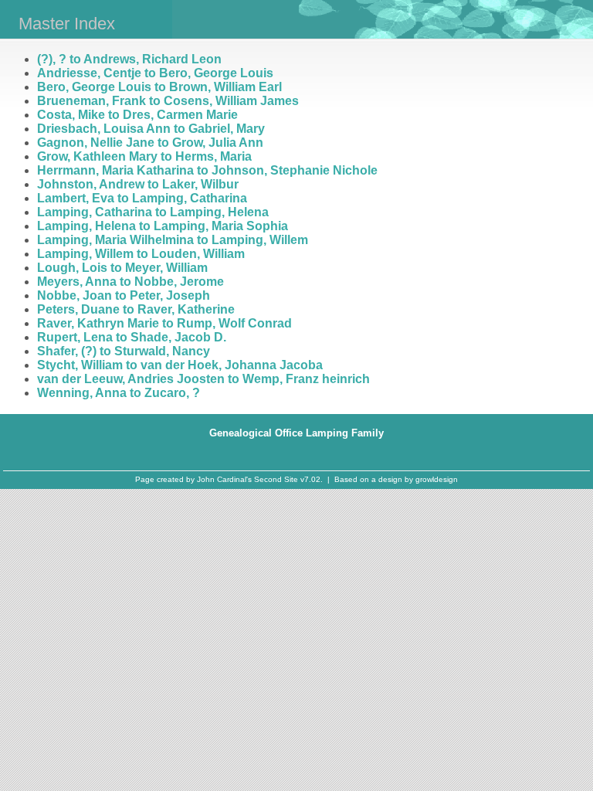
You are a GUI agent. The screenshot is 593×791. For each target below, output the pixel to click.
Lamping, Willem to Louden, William (141, 253)
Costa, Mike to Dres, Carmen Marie (137, 114)
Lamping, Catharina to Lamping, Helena (153, 212)
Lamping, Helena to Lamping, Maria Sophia (162, 226)
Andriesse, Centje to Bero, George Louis (155, 73)
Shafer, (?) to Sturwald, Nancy (123, 351)
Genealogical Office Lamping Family (296, 433)
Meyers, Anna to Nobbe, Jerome (130, 281)
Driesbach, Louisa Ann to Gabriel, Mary (151, 128)
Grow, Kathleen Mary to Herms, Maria (144, 156)
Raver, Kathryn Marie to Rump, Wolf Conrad (164, 323)
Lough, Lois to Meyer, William (122, 267)
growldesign (436, 479)
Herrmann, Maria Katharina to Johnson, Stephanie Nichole (207, 170)
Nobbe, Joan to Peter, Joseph (123, 295)
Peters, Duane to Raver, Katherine (136, 309)
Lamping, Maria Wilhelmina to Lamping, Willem (172, 239)
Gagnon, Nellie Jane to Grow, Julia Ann (150, 142)
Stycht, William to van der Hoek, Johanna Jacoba (180, 365)
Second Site (276, 479)
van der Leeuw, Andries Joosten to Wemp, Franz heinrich (203, 378)
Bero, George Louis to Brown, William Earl (159, 86)
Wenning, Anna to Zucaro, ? (118, 392)
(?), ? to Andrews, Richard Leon (129, 59)
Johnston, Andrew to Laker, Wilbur (138, 184)
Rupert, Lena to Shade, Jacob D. (131, 337)
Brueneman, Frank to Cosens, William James (168, 100)
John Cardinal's (224, 479)
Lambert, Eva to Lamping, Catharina (142, 198)
